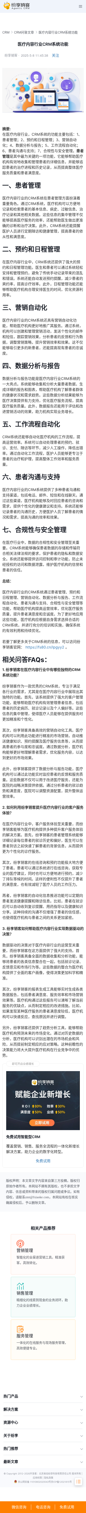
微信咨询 (19, 1507)
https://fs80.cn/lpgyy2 (44, 647)
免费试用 (67, 1507)
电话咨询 (43, 1507)
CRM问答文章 (24, 32)
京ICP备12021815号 (61, 1481)
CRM (5, 32)
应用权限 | (38, 1477)
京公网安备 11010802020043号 (34, 1481)
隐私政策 (48, 1477)
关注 (55, 55)
